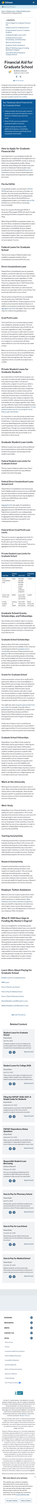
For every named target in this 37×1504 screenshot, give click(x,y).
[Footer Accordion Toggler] (31, 1317)
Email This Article (19, 1015)
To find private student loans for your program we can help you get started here (18, 409)
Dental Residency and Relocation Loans (14, 1001)
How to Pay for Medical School (11, 992)
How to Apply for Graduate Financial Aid (18, 24)
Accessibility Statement (12, 1360)
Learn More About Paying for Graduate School (15, 53)
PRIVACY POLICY (25, 1415)
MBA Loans (5, 982)
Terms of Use (9, 1342)
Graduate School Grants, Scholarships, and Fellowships (16, 38)
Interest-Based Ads (10, 1365)
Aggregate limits (7, 505)
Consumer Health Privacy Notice (14, 1351)
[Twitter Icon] (20, 76)
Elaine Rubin (8, 1038)
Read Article (28, 1052)
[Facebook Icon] (16, 76)
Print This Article (19, 80)
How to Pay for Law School (10, 987)
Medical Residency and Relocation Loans (15, 1005)
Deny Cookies (26, 1500)
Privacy (7, 1347)
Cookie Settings (9, 1378)
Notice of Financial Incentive (13, 1369)
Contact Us (9, 1333)
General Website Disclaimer (13, 1356)
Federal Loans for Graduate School (17, 27)
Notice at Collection (11, 1374)
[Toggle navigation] (33, 2)
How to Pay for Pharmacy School (12, 996)
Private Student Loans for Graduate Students (18, 31)
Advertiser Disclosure (9, 6)
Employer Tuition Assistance (15, 45)
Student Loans (10, 11)
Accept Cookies (11, 1500)
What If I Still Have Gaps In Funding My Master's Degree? (17, 49)
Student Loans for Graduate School (13, 978)
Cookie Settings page (22, 1494)
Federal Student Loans (23, 11)
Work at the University (13, 42)
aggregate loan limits (8, 308)
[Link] (18, 1393)
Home (3, 11)
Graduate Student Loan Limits (16, 35)
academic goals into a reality (17, 97)
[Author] (10, 71)
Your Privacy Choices (11, 1382)
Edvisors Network (21, 71)
